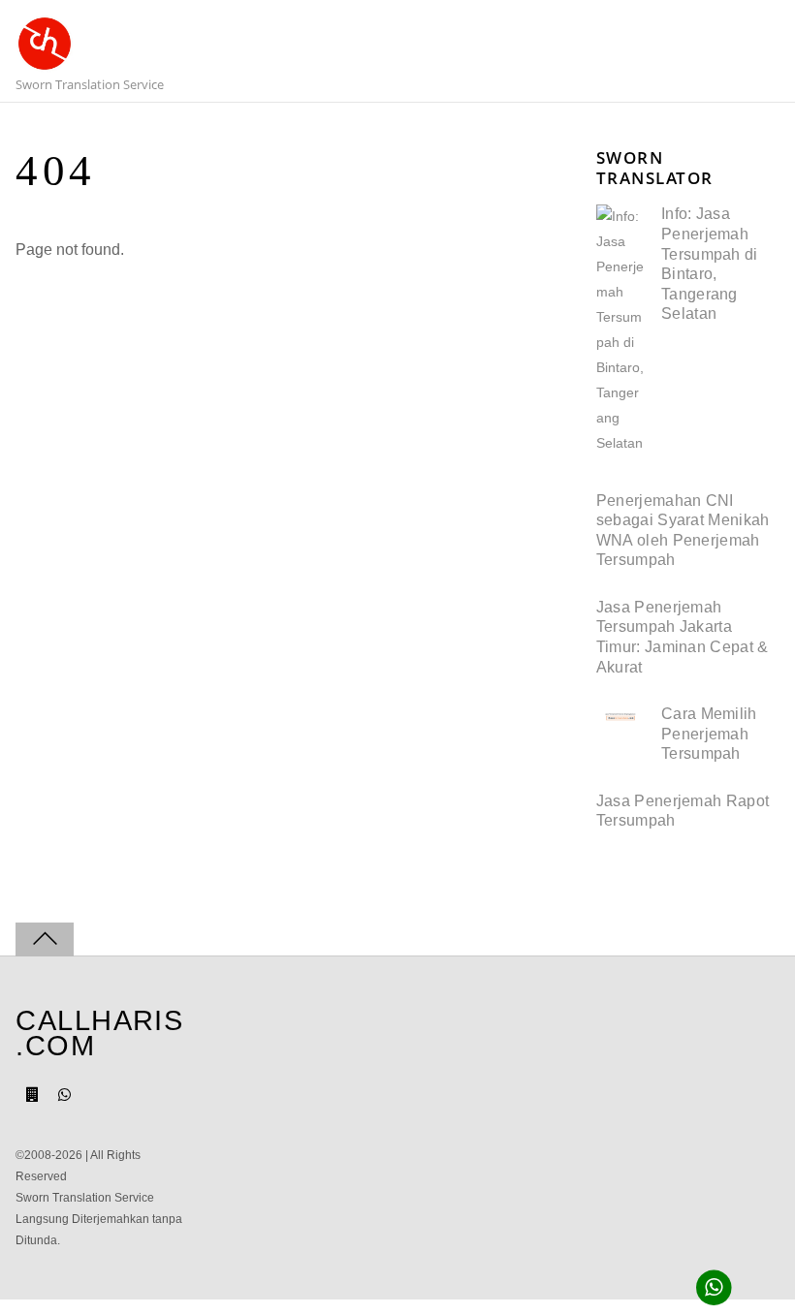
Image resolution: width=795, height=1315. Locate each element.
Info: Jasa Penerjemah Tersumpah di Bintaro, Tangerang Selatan (709, 263)
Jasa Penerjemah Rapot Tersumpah (683, 811)
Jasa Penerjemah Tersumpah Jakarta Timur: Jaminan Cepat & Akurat (682, 637)
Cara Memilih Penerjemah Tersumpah (709, 733)
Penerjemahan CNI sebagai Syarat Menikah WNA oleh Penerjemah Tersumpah (683, 530)
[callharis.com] (45, 61)
